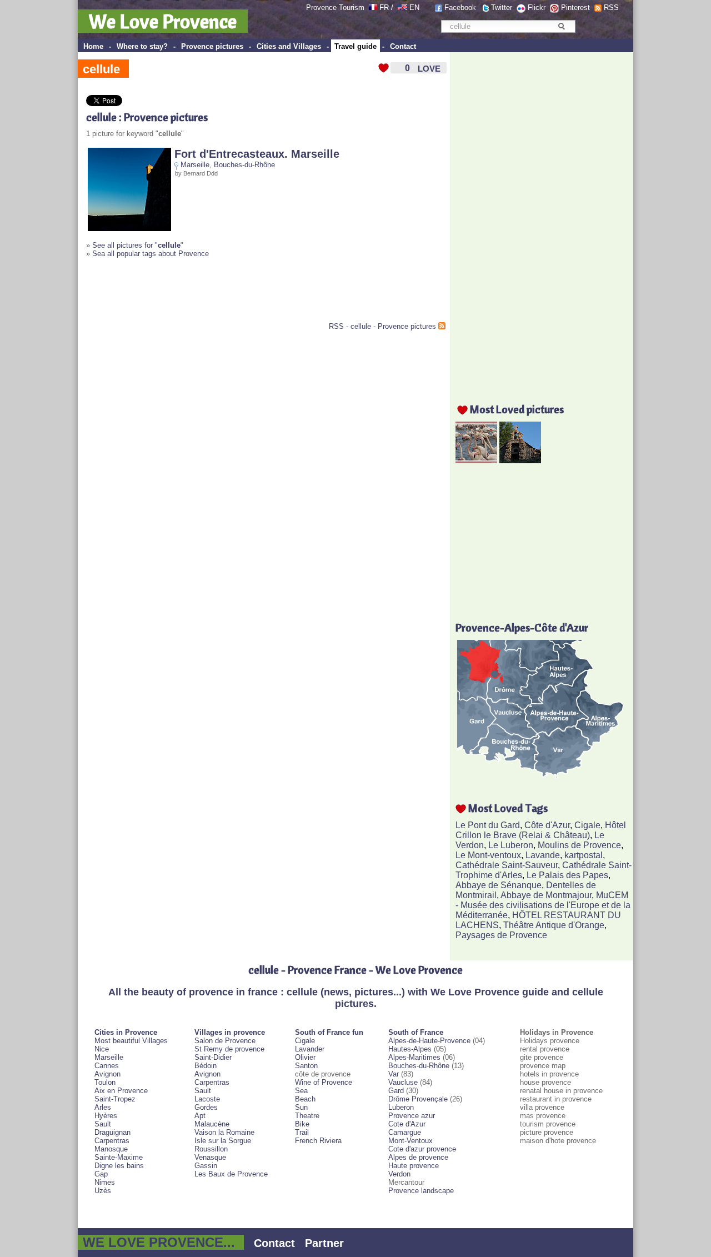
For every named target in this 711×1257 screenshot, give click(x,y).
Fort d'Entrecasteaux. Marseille (256, 154)
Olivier (305, 1057)
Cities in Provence (125, 1032)
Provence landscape (421, 1190)
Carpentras (111, 1140)
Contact (403, 46)
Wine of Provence (323, 1082)
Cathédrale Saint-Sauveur (506, 865)
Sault (102, 1124)
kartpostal (583, 855)
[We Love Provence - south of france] (402, 7)
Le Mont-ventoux (488, 855)
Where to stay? (142, 46)
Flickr (536, 7)
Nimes (104, 1182)
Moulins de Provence (579, 845)
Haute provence (413, 1165)
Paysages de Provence (501, 935)
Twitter (501, 7)
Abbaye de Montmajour (546, 895)
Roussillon (211, 1149)
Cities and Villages (289, 46)
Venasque (210, 1157)
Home (93, 46)
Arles (102, 1107)
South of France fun (329, 1032)
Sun (301, 1107)
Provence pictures (212, 46)
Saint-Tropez (115, 1099)
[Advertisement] (216, 294)
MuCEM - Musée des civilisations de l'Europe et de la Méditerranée (542, 905)
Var (393, 1074)
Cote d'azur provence (422, 1149)
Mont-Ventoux (410, 1140)
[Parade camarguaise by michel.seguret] (476, 460)
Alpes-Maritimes (414, 1057)
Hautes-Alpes (410, 1049)
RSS (611, 7)
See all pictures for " (136, 245)
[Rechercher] (561, 26)
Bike (302, 1124)
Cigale (587, 825)
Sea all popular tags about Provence (150, 253)
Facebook (460, 7)
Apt (200, 1115)
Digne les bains (119, 1165)
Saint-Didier (213, 1057)
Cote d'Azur (406, 1124)
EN (414, 7)
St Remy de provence (229, 1049)
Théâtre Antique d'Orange (553, 925)
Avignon (107, 1074)
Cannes (106, 1065)
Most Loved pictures (517, 409)
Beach (305, 1099)
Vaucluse (403, 1082)
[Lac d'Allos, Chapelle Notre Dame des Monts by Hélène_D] (520, 460)
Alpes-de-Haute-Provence (429, 1040)
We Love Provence (163, 21)
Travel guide (355, 46)
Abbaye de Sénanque (498, 885)
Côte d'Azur (547, 825)
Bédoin (205, 1065)
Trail (302, 1132)
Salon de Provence (225, 1040)
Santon (306, 1065)
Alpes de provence (418, 1157)
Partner (324, 1243)
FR (384, 7)
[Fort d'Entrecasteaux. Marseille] (129, 228)
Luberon (401, 1107)
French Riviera (318, 1140)
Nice (101, 1049)
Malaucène (211, 1124)
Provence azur (411, 1115)
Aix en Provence (121, 1090)
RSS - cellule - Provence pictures (382, 326)
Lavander (309, 1049)
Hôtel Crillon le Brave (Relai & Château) (540, 830)
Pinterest (575, 7)
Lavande (542, 855)
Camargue (404, 1132)
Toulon (105, 1082)
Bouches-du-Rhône (244, 165)
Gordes (206, 1107)
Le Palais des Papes (567, 875)
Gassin (205, 1165)
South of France (415, 1032)
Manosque (111, 1149)
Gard (396, 1090)
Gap (101, 1174)
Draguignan (112, 1132)
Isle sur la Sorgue (222, 1140)
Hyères (105, 1115)
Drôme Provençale (418, 1099)
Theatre (307, 1115)
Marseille (195, 165)
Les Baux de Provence (231, 1174)
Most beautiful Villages (131, 1040)
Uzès (102, 1190)
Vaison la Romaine (224, 1132)
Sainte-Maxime (118, 1157)
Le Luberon (510, 845)
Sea (301, 1090)
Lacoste (207, 1099)
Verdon (399, 1174)
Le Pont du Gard (487, 825)
